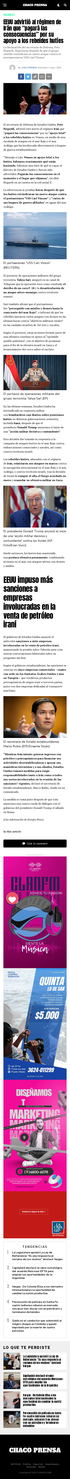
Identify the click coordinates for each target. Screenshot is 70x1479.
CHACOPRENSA (29, 67)
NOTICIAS (16, 1464)
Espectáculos (52, 1464)
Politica (27, 1464)
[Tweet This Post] (28, 77)
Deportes (38, 1464)
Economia (31, 1466)
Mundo (41, 1466)
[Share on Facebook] (21, 77)
